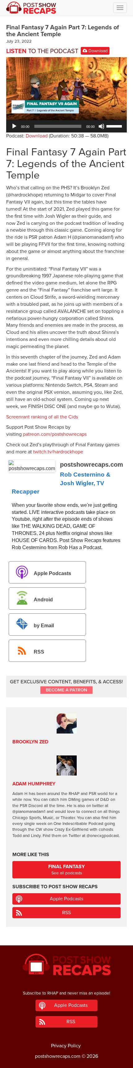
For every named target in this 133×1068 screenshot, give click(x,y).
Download (97, 50)
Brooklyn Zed (30, 742)
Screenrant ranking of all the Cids (42, 417)
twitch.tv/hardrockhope (58, 452)
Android (43, 599)
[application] (66, 126)
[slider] (115, 125)
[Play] (14, 126)
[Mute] (101, 126)
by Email (44, 626)
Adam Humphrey (33, 784)
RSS (39, 652)
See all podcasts (66, 870)
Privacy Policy (66, 1046)
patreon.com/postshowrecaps (55, 434)
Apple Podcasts (52, 573)
